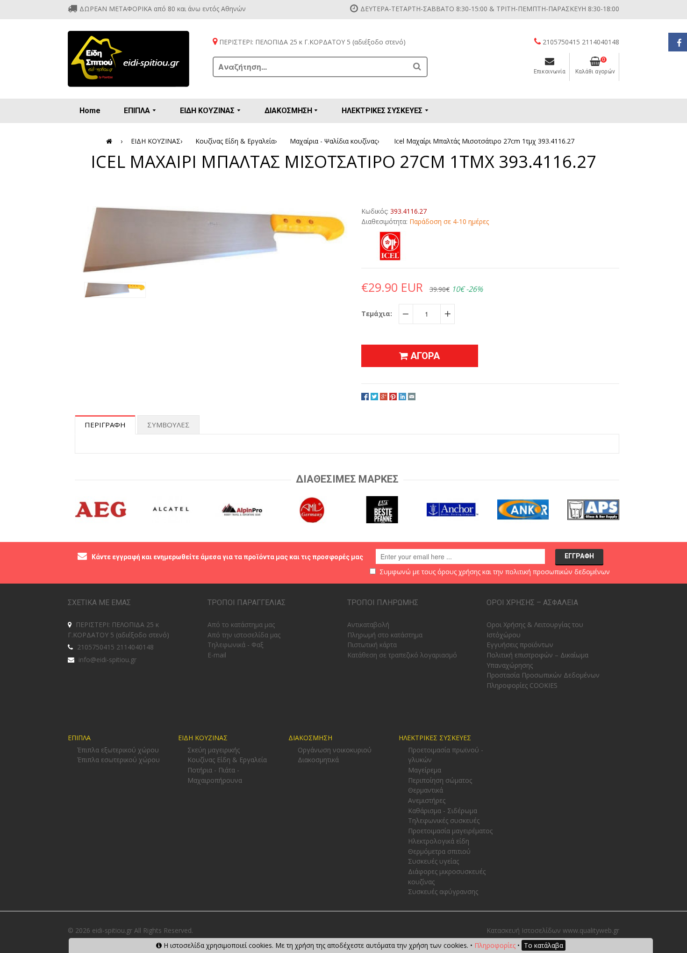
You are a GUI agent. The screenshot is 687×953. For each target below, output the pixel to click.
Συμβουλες (168, 424)
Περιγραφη (105, 424)
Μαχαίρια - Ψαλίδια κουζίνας (334, 141)
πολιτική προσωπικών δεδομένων (557, 571)
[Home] (110, 141)
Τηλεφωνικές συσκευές (443, 820)
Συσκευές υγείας (433, 861)
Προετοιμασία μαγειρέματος (450, 830)
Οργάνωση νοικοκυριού (335, 749)
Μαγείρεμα (424, 769)
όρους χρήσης (458, 571)
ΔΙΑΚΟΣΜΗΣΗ (310, 737)
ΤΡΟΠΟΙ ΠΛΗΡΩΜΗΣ (382, 602)
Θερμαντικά (425, 790)
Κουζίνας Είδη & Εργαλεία (236, 141)
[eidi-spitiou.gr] (128, 59)
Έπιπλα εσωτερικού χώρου (118, 759)
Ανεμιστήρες (426, 800)
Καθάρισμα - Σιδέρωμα (442, 810)
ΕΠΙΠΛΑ (79, 737)
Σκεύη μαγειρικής (213, 749)
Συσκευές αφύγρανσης (443, 891)
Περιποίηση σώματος (440, 780)
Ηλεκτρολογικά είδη (438, 841)
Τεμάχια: (376, 313)
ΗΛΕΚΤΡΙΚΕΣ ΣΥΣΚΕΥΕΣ (435, 737)
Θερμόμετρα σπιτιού (439, 851)
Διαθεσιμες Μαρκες (347, 479)
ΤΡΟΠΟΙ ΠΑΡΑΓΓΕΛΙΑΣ (247, 602)
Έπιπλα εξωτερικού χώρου (118, 749)
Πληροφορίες (494, 945)
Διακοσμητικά (318, 759)
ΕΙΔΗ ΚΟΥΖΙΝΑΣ (156, 141)
